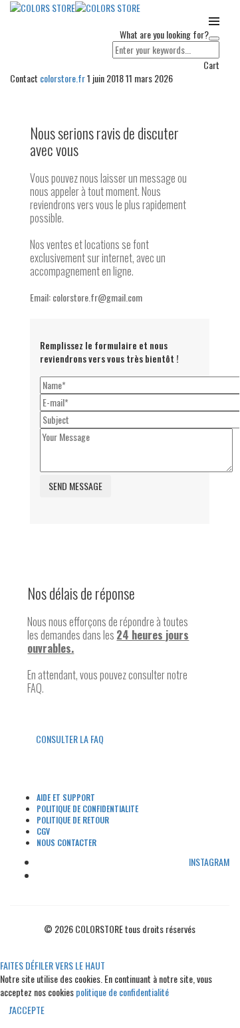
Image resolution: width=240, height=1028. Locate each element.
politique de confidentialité (122, 992)
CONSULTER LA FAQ (70, 739)
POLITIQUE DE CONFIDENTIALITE (87, 808)
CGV (43, 831)
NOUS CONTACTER (66, 842)
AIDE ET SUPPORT (66, 797)
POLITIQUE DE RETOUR (73, 819)
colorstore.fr (63, 78)
